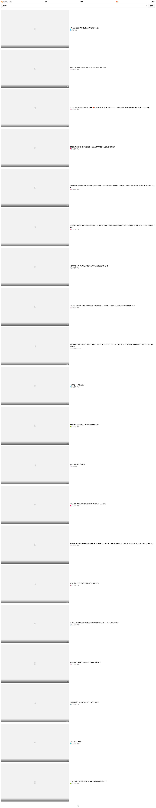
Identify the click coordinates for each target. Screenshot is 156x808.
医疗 (46, 2)
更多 (153, 2)
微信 (82, 2)
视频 (117, 2)
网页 (11, 2)
